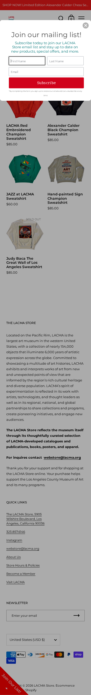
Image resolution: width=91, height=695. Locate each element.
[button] (86, 25)
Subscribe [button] (46, 83)
